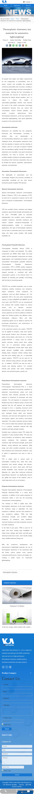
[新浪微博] (3, 667)
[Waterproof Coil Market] (17, 595)
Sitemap (21, 784)
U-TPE (24, 42)
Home (5, 5)
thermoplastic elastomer (10, 572)
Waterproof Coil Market (17, 606)
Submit (7, 729)
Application (17, 5)
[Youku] (6, 667)
